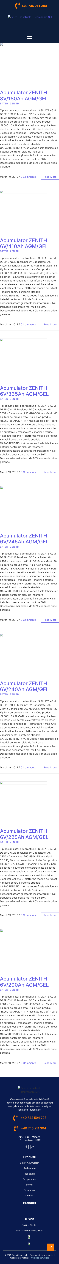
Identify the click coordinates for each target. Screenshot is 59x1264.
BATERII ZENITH (9, 103)
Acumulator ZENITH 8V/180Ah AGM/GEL (24, 95)
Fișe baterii (29, 1173)
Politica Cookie (29, 1225)
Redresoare (29, 1168)
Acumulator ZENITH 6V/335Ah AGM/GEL (24, 391)
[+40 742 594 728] (15, 1118)
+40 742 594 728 (34, 1118)
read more (50, 176)
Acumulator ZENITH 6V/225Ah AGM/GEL (24, 834)
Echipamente (29, 1179)
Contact (29, 1195)
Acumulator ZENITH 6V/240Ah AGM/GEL (24, 686)
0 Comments (28, 176)
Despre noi (29, 1190)
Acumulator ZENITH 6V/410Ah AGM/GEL (24, 243)
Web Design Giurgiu (40, 1258)
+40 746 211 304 (34, 6)
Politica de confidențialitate (29, 1230)
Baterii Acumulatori (29, 1162)
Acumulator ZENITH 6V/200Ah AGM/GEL (24, 982)
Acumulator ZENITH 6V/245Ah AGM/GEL (24, 539)
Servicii (29, 1184)
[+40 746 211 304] (17, 6)
